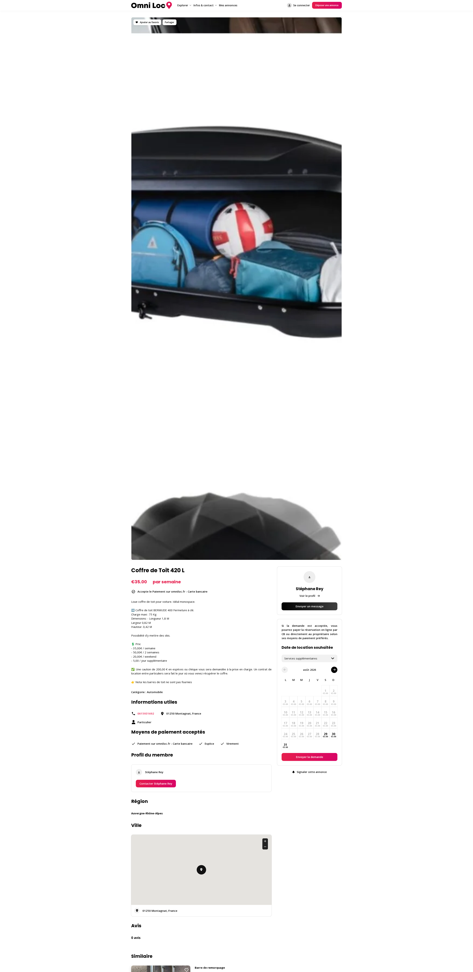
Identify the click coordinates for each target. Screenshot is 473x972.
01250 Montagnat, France (159, 910)
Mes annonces (228, 5)
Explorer (182, 5)
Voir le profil (308, 596)
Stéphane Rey (154, 772)
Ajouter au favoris (149, 22)
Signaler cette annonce (311, 772)
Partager (169, 22)
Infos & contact (203, 5)
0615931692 (145, 713)
